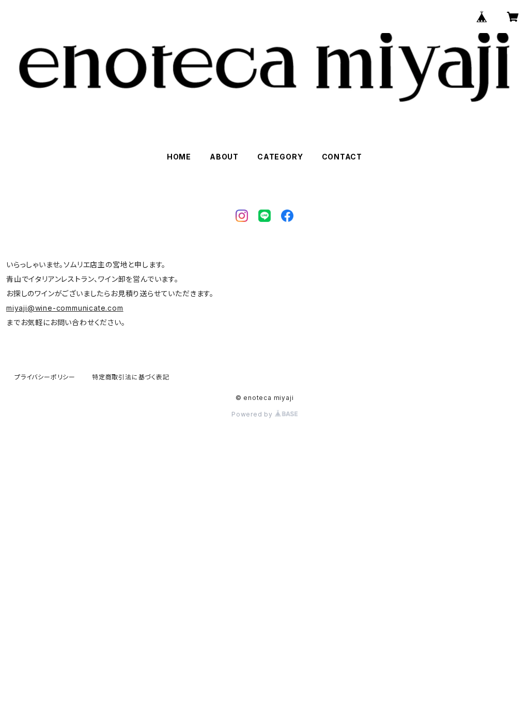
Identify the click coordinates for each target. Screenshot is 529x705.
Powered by (253, 414)
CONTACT (342, 156)
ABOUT (224, 156)
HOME (179, 156)
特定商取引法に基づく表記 (130, 377)
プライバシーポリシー (44, 377)
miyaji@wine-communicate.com (64, 307)
